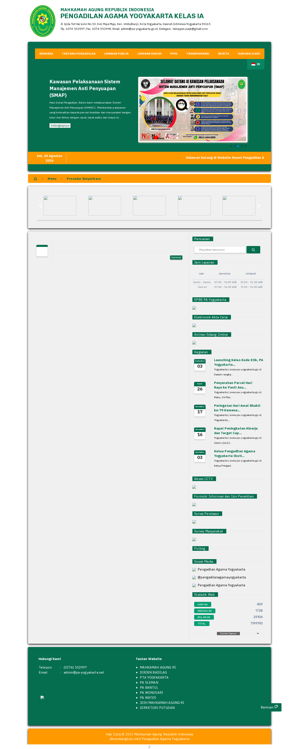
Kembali (176, 257)
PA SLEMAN (149, 682)
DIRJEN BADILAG (153, 672)
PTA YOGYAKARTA (154, 677)
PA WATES (148, 698)
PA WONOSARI (151, 692)
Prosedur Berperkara (84, 179)
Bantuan (267, 707)
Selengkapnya (60, 125)
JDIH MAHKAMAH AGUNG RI (162, 703)
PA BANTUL (149, 687)
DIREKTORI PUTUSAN (157, 708)
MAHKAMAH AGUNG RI (158, 667)
